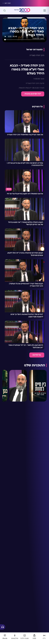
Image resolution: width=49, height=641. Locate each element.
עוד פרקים (37, 355)
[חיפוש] (4, 10)
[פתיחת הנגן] (2, 627)
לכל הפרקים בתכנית (32, 94)
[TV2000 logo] (24, 10)
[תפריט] (44, 10)
